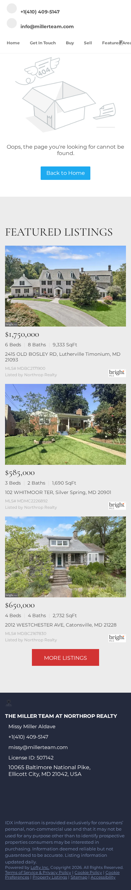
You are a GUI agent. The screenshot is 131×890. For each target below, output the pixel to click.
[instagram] (62, 800)
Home (13, 42)
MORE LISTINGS (65, 658)
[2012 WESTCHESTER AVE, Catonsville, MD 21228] (65, 556)
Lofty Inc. (40, 867)
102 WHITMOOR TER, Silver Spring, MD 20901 (58, 492)
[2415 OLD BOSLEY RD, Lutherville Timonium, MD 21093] (65, 286)
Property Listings (50, 877)
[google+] (89, 800)
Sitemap (79, 877)
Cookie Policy (88, 872)
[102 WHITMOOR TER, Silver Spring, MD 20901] (65, 424)
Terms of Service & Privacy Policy (38, 872)
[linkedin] (21, 800)
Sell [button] (88, 42)
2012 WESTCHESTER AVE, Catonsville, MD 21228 (61, 625)
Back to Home (65, 173)
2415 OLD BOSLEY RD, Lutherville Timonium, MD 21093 (63, 357)
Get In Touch (43, 42)
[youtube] (75, 800)
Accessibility (103, 877)
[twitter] (35, 800)
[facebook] (8, 800)
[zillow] (48, 800)
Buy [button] (70, 42)
